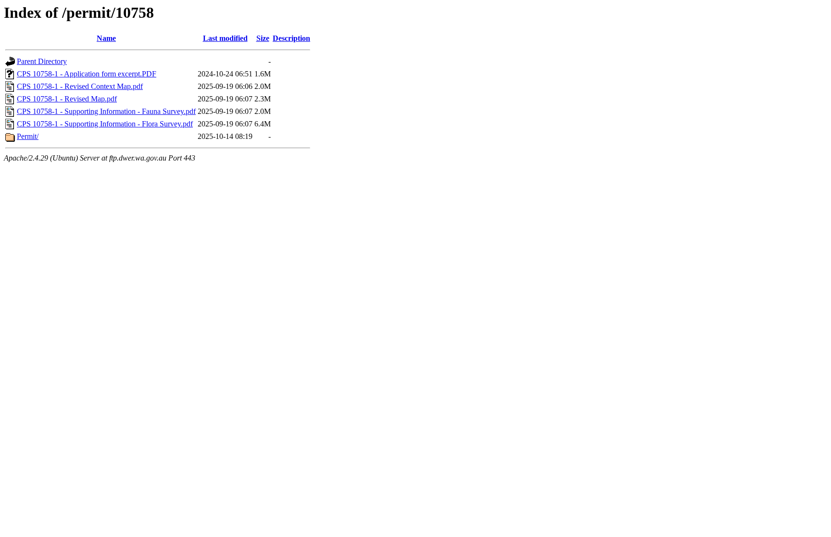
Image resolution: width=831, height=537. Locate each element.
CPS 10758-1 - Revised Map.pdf (67, 99)
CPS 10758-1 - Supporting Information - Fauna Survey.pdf (106, 111)
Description (291, 38)
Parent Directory (42, 61)
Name (106, 38)
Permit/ (27, 136)
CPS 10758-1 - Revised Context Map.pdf (80, 86)
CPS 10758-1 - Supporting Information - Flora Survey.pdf (105, 124)
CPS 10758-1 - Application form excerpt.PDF (86, 74)
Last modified (225, 38)
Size (262, 38)
